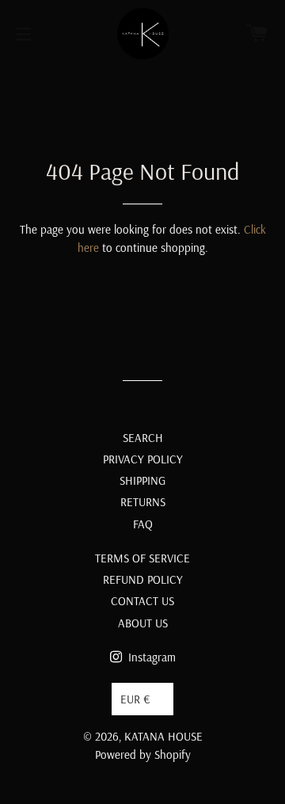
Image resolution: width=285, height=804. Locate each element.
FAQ (143, 524)
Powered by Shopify (143, 754)
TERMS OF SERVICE (142, 558)
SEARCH (143, 437)
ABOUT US (143, 623)
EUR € (135, 699)
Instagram (150, 657)
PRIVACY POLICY (143, 459)
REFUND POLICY (143, 579)
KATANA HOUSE (163, 736)
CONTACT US (142, 600)
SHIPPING (142, 480)
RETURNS (142, 501)
